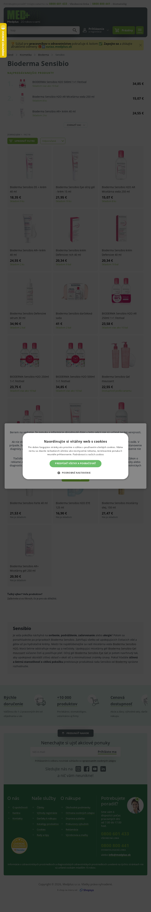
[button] (75, 473)
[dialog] (75, 456)
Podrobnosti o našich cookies (88, 454)
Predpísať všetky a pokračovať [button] (75, 463)
